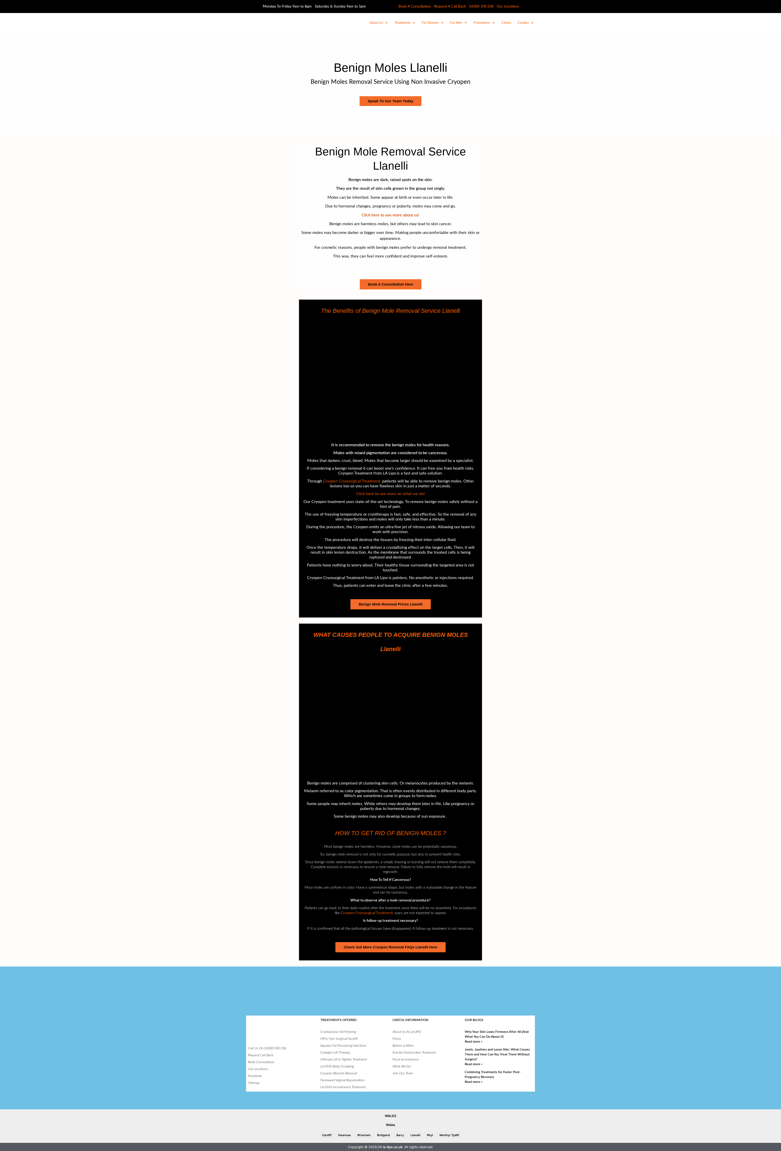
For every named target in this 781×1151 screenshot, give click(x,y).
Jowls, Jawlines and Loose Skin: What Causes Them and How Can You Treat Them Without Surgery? (497, 1054)
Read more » (473, 1041)
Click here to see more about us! (390, 215)
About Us (376, 22)
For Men (456, 22)
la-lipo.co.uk (392, 1147)
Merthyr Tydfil (449, 1135)
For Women (430, 22)
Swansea (344, 1135)
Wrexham (364, 1135)
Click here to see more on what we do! (390, 494)
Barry (400, 1135)
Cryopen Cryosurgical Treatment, (352, 481)
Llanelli (415, 1135)
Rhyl (430, 1135)
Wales (390, 1125)
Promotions (481, 22)
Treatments (402, 22)
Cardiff (327, 1135)
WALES (390, 1116)
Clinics (506, 22)
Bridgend (383, 1135)
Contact (523, 22)
